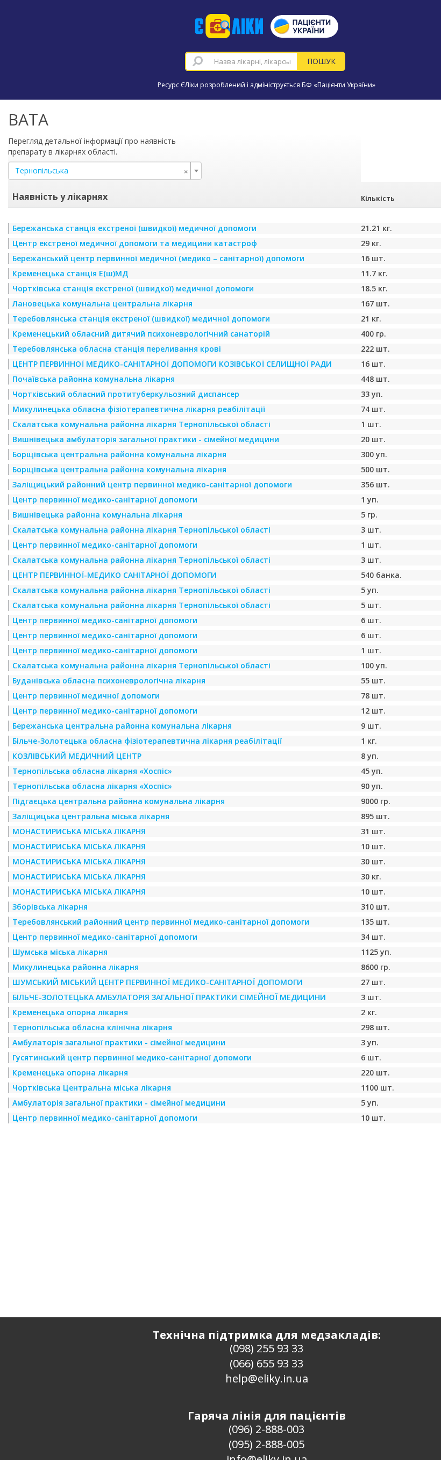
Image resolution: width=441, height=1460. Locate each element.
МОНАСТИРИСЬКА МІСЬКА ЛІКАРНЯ (79, 831)
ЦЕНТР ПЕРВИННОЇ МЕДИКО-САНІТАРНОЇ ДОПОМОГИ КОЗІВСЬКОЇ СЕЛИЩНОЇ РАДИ (172, 364)
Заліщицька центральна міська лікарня (90, 816)
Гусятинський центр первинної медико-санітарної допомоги (132, 1057)
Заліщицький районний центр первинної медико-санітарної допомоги (152, 484)
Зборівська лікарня (50, 907)
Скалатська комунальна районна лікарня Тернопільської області (141, 424)
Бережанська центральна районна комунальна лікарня (122, 726)
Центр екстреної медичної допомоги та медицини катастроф (134, 243)
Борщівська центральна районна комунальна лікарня (119, 454)
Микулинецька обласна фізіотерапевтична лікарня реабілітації (138, 409)
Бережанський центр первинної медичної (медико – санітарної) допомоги (158, 258)
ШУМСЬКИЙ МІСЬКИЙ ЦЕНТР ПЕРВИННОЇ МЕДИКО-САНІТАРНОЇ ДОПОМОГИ (157, 982)
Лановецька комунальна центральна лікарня (102, 303)
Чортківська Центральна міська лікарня (91, 1087)
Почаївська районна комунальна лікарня (93, 379)
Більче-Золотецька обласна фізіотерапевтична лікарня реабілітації (147, 741)
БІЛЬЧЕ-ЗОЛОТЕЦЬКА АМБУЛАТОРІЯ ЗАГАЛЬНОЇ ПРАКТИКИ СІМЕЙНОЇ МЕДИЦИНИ (169, 997)
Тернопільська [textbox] (101, 170)
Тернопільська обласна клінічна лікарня (92, 1027)
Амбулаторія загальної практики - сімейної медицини (118, 1042)
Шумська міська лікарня (60, 952)
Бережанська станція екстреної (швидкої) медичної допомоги (134, 228)
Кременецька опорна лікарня (70, 1012)
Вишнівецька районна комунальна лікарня (97, 514)
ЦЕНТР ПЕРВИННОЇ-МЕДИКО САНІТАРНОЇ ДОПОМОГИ (114, 575)
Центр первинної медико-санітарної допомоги (104, 499)
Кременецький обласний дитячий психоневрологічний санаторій (141, 334)
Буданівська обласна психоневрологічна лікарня (108, 680)
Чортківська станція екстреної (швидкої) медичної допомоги (133, 288)
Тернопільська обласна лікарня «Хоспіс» (92, 771)
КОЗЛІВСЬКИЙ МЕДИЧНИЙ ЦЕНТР (76, 756)
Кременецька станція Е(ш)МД (70, 273)
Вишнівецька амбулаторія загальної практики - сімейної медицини (145, 439)
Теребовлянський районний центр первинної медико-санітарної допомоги (160, 922)
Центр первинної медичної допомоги (86, 695)
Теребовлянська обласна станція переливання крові (116, 349)
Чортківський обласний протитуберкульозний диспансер (125, 394)
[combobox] (241, 61)
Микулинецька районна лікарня (75, 967)
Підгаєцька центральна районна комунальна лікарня (118, 801)
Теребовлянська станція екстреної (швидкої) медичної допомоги (141, 318)
